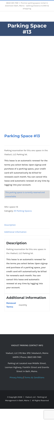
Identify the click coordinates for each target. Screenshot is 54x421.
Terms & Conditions (34, 377)
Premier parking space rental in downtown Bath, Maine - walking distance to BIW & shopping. (27, 6)
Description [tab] (10, 225)
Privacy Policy (16, 377)
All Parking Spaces (23, 211)
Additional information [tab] (15, 232)
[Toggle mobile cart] (43, 17)
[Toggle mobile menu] (48, 17)
